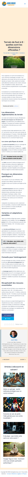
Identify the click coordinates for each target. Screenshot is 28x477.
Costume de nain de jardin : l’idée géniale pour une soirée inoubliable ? (13, 416)
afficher (16, 106)
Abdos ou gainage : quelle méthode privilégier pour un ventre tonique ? (12, 391)
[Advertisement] (14, 26)
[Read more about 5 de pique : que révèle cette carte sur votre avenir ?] (14, 428)
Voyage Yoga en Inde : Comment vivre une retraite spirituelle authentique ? (13, 461)
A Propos (24, 473)
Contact (9, 473)
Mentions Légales (16, 473)
